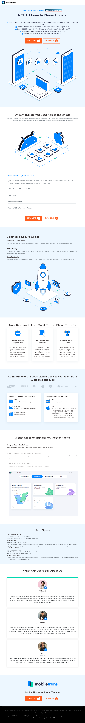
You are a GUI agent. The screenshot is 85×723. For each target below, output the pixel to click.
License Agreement (75, 710)
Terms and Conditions (11, 710)
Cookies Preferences (60, 710)
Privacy (21, 710)
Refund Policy (39, 713)
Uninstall (47, 713)
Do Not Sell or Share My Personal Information (39, 710)
